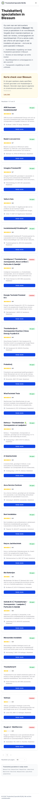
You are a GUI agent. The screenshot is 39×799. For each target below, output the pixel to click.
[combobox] (21, 759)
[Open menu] (36, 3)
